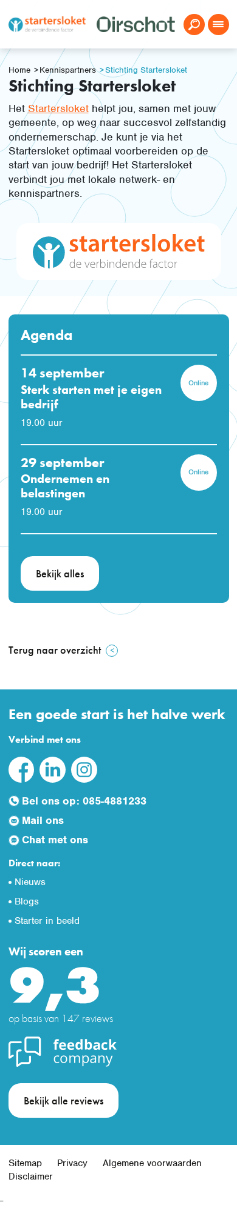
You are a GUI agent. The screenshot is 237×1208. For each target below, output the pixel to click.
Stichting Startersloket (146, 70)
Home (19, 70)
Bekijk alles (60, 573)
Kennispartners (68, 70)
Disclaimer (31, 1176)
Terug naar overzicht (55, 650)
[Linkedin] (52, 768)
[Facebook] (21, 768)
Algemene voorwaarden (152, 1163)
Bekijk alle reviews (63, 1100)
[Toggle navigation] (218, 24)
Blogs (27, 901)
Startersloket (58, 108)
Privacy (72, 1163)
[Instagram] (84, 768)
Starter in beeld (47, 921)
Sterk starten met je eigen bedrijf (91, 397)
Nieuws (30, 882)
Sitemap (25, 1163)
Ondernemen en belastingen (65, 486)
